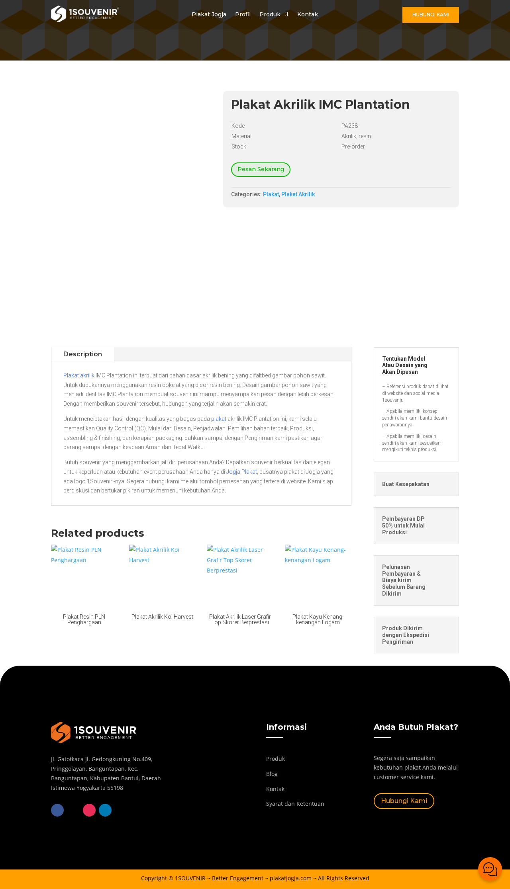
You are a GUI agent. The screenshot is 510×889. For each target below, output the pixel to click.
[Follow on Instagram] (89, 810)
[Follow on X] (73, 810)
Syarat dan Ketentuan (295, 803)
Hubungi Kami (430, 15)
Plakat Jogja (209, 15)
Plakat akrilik (78, 375)
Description (82, 354)
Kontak (307, 15)
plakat (218, 419)
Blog (272, 774)
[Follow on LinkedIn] (105, 810)
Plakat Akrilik (298, 194)
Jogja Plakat (241, 472)
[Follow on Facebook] (57, 810)
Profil (243, 15)
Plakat (271, 194)
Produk (269, 15)
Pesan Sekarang (260, 169)
